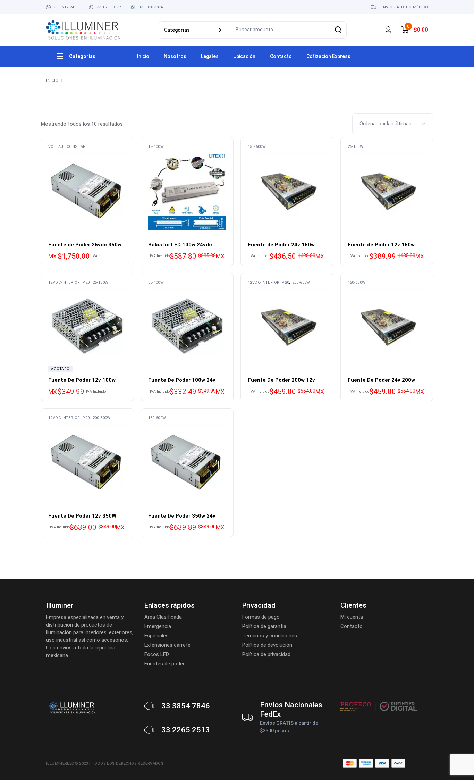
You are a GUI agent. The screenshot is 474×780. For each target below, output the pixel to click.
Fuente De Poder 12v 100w (82, 380)
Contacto (351, 626)
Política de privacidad (266, 654)
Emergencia (157, 626)
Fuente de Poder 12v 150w (381, 245)
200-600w (301, 282)
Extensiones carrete (167, 645)
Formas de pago (261, 617)
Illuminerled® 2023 (67, 763)
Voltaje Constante (69, 146)
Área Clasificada (163, 617)
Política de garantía (264, 626)
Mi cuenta (351, 617)
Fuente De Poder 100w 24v (181, 380)
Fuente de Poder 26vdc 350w (84, 245)
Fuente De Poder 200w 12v (281, 380)
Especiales (156, 635)
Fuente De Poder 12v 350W (82, 516)
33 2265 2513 (185, 730)
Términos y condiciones (269, 635)
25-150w (356, 146)
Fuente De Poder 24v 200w (381, 380)
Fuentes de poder (164, 664)
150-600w (257, 146)
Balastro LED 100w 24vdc (180, 245)
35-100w (156, 282)
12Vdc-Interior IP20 (69, 282)
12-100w (156, 146)
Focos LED (156, 654)
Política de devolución (267, 645)
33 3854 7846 (185, 706)
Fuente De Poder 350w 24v (181, 516)
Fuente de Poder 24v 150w (281, 245)
